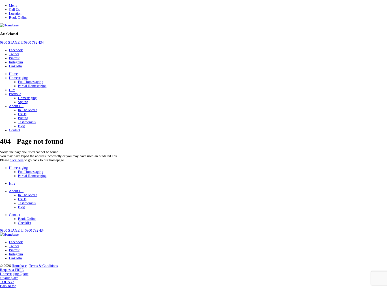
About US (16, 106)
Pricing (23, 118)
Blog (21, 126)
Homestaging (18, 78)
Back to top (8, 286)
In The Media (27, 110)
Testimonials (27, 122)
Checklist (24, 223)
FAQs (22, 114)
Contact (14, 130)
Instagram (16, 62)
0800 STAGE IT (22, 230)
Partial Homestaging (32, 86)
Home (13, 74)
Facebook (16, 50)
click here (17, 160)
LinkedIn (15, 66)
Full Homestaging (30, 82)
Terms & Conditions (43, 266)
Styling (23, 102)
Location (15, 13)
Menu (13, 5)
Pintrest (14, 58)
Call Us (14, 9)
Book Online (18, 17)
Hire (12, 90)
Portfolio (15, 94)
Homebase (19, 266)
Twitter (14, 54)
